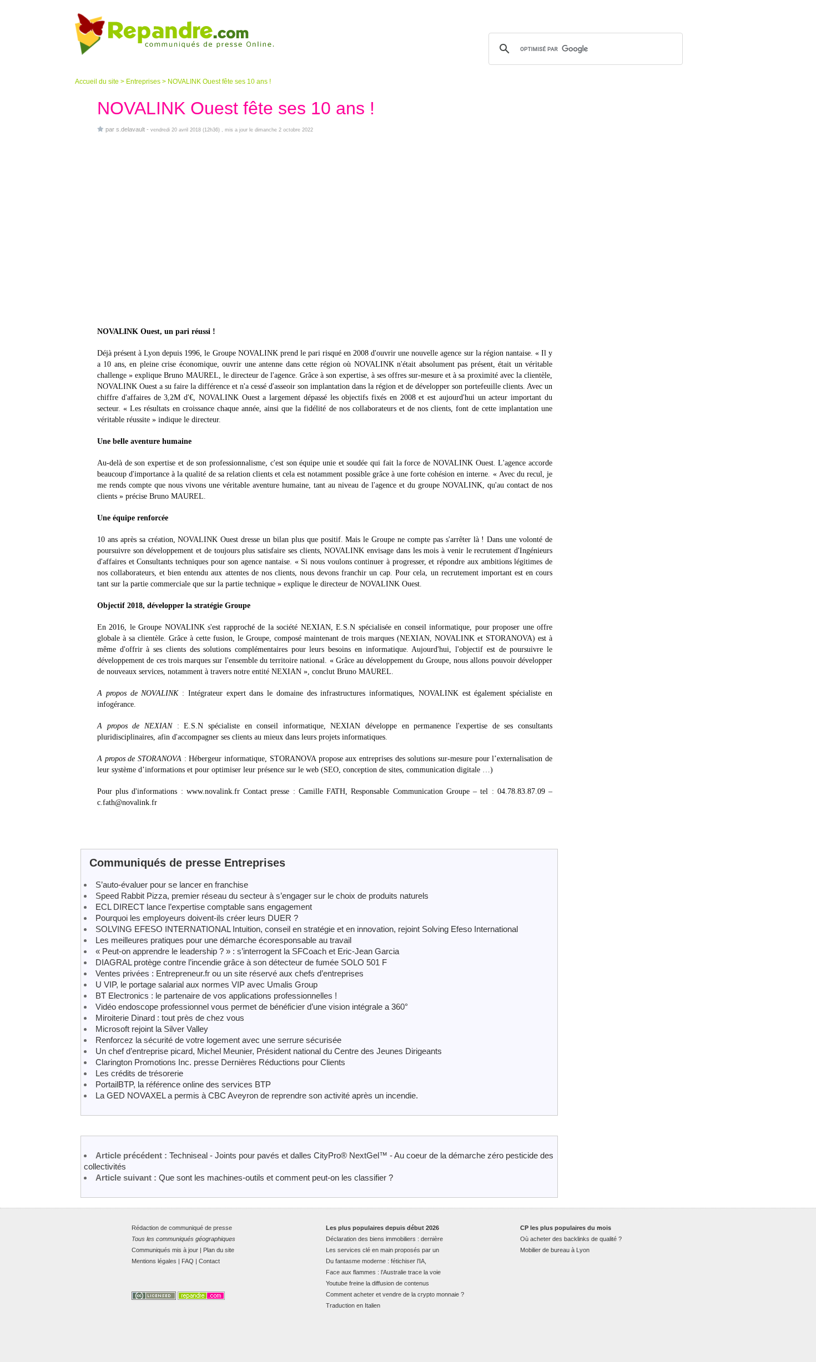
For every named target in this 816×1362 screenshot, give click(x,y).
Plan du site (218, 1250)
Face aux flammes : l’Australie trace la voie (383, 1272)
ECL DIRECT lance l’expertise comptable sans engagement (203, 907)
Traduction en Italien (353, 1305)
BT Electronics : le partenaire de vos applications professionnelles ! (216, 995)
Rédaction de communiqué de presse (182, 1227)
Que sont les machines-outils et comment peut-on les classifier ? (276, 1177)
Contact (209, 1261)
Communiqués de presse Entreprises (187, 863)
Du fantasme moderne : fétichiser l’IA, (376, 1261)
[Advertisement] (324, 229)
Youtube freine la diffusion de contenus (377, 1283)
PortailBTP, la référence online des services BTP (183, 1084)
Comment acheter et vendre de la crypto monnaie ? (395, 1294)
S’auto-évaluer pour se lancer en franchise (171, 884)
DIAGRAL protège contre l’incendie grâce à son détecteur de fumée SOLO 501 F (241, 962)
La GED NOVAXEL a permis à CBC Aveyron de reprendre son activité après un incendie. (256, 1095)
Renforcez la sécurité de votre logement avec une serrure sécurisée (218, 1040)
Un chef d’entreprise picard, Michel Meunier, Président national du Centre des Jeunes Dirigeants (268, 1051)
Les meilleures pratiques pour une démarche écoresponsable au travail (223, 940)
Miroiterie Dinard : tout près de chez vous (169, 1017)
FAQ (188, 1261)
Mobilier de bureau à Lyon (555, 1250)
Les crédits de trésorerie (139, 1073)
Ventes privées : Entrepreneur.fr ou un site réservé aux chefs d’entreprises (229, 973)
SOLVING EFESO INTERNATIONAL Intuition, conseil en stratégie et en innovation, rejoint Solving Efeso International (306, 929)
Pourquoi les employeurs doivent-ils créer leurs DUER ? (196, 918)
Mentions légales (154, 1261)
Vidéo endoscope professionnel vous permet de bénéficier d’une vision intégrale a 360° (251, 1006)
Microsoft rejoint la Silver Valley (151, 1029)
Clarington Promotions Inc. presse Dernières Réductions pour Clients (220, 1062)
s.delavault (130, 129)
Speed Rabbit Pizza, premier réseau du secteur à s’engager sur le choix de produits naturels (262, 895)
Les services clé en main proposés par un (382, 1250)
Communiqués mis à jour (165, 1250)
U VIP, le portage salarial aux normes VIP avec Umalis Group (206, 984)
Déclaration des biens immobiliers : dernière (384, 1239)
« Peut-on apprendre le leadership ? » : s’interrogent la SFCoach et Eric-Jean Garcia (247, 951)
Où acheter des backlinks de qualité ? (571, 1239)
